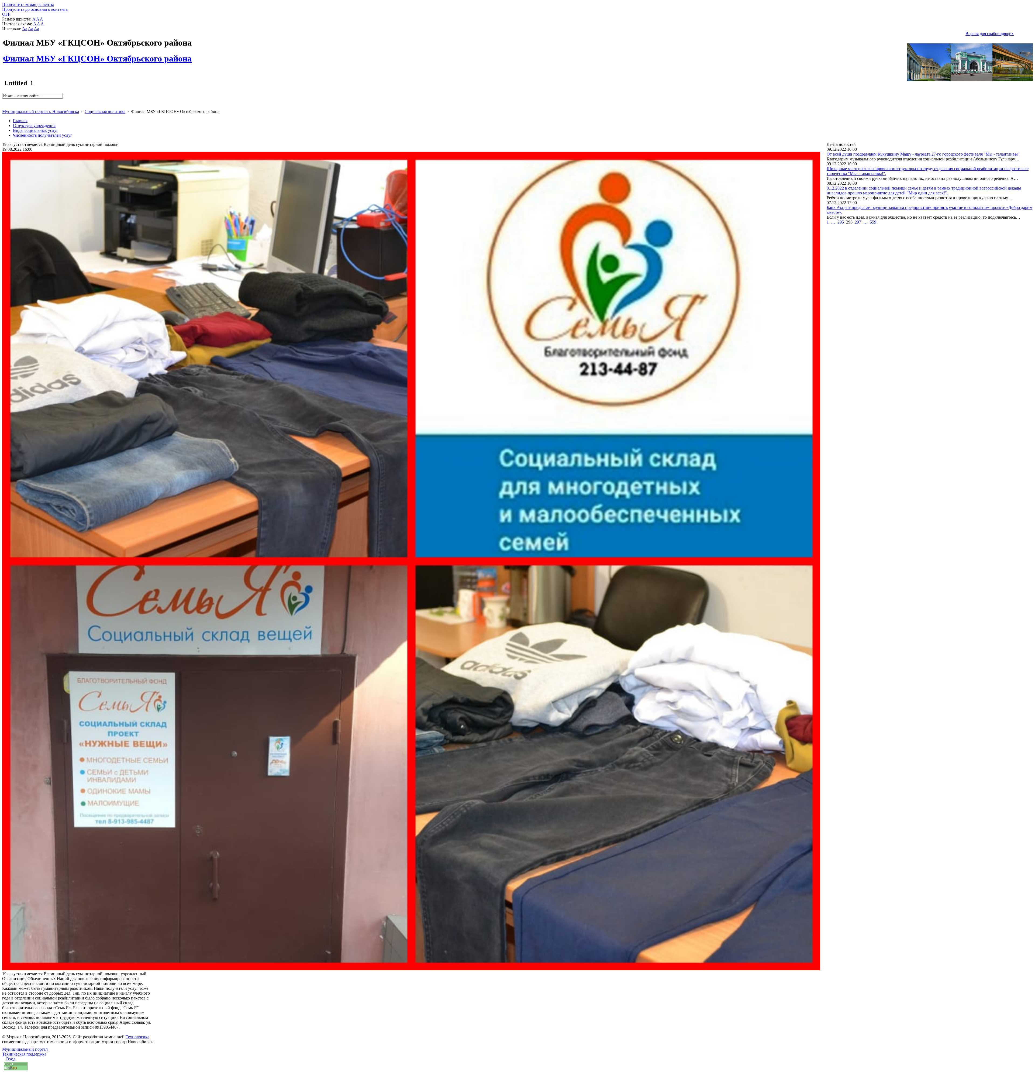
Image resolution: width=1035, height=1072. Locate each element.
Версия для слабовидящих (989, 33)
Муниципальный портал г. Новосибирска (40, 111)
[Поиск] (4, 101)
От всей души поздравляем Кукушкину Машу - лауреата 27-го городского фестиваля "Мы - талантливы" (923, 154)
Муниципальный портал (25, 1049)
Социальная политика (105, 111)
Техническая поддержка (24, 1054)
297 (858, 222)
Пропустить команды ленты (28, 4)
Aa (24, 28)
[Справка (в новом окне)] (4, 106)
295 (840, 222)
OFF (6, 14)
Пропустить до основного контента (35, 9)
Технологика (137, 1037)
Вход (10, 1059)
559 (873, 222)
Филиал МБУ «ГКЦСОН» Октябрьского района (97, 55)
